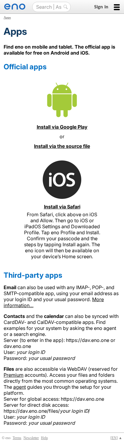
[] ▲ (116, 438)
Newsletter (31, 438)
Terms (17, 438)
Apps (7, 17)
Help (44, 438)
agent (19, 387)
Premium (13, 375)
